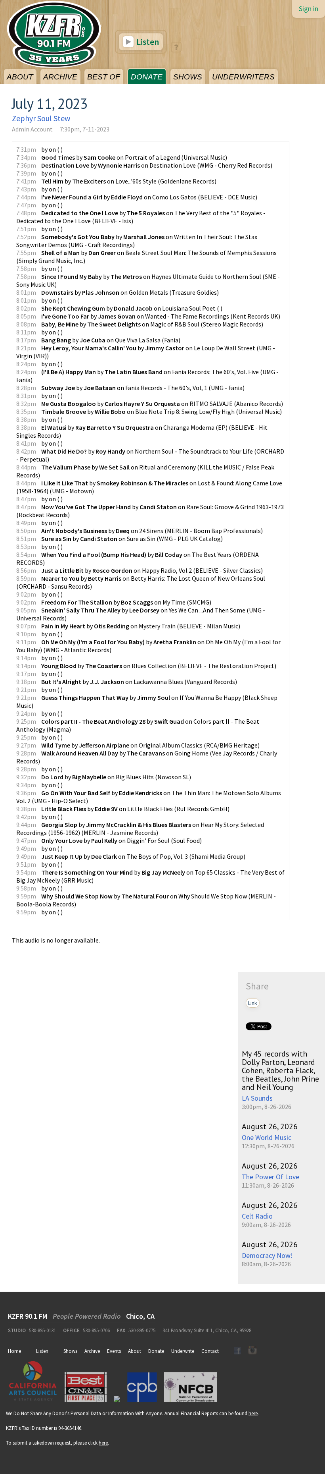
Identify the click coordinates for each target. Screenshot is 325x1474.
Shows (70, 1351)
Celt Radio (257, 1216)
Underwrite (182, 1351)
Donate (156, 1351)
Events (114, 1351)
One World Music (266, 1137)
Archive (92, 1351)
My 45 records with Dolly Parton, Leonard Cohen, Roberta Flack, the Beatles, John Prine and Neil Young (280, 1070)
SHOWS (187, 77)
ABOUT (20, 77)
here (253, 1413)
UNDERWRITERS (243, 77)
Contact (210, 1351)
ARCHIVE (60, 77)
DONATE (146, 77)
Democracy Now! (267, 1255)
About (134, 1351)
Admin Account (32, 129)
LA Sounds (257, 1098)
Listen (147, 41)
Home (14, 1351)
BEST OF (103, 77)
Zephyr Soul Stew (41, 118)
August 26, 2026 (270, 1126)
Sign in (308, 8)
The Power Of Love (270, 1176)
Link (252, 1002)
